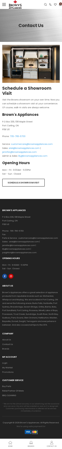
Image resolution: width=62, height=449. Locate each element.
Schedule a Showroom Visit (23, 182)
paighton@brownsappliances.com (19, 252)
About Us (6, 339)
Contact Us (7, 344)
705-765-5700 (17, 136)
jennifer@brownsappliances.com (19, 152)
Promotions (8, 372)
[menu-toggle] (4, 4)
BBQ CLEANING (9, 395)
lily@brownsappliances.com (32, 155)
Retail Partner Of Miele (13, 390)
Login (4, 363)
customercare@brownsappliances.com (32, 144)
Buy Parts (6, 386)
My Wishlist (7, 367)
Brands (5, 348)
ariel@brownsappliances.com (24, 148)
